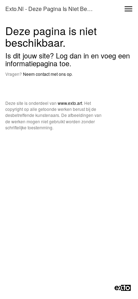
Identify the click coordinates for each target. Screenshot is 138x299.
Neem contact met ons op (47, 74)
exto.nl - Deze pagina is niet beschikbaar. (52, 9)
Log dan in (72, 55)
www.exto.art (70, 103)
